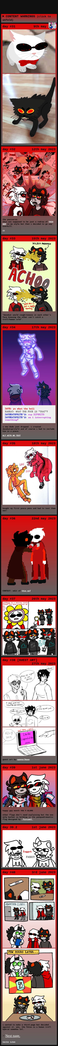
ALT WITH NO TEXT (12, 435)
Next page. (12, 1036)
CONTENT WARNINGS (27, 18)
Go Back (12, 1042)
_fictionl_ (27, 819)
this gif (26, 591)
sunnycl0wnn (23, 759)
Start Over (6, 1042)
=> (4, 230)
